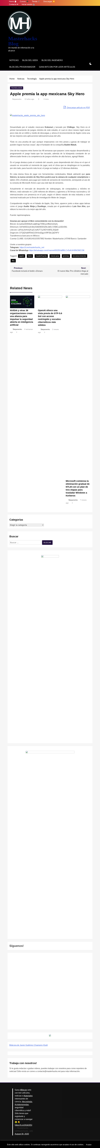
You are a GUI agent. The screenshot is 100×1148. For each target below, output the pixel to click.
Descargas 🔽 (49, 1)
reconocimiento (79, 256)
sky (13, 261)
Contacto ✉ (13, 4)
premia (66, 256)
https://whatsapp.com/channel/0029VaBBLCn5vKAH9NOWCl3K (57, 250)
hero (30, 256)
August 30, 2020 (22, 1134)
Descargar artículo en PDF (78, 108)
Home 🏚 (12, 1)
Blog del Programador (22, 67)
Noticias (14, 60)
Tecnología (16, 88)
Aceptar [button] (88, 1145)
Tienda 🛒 (36, 1)
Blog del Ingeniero (52, 60)
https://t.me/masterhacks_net (32, 247)
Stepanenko (16, 99)
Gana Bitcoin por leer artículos (57, 67)
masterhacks (41, 256)
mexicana (55, 256)
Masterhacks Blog (22, 41)
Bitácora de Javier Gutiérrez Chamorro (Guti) (28, 1045)
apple (21, 256)
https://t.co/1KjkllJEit (23, 1125)
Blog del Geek (30, 60)
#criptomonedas (22, 1105)
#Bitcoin (23, 1090)
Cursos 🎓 (24, 1)
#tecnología (27, 1102)
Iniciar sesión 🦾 (28, 4)
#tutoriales (28, 1096)
